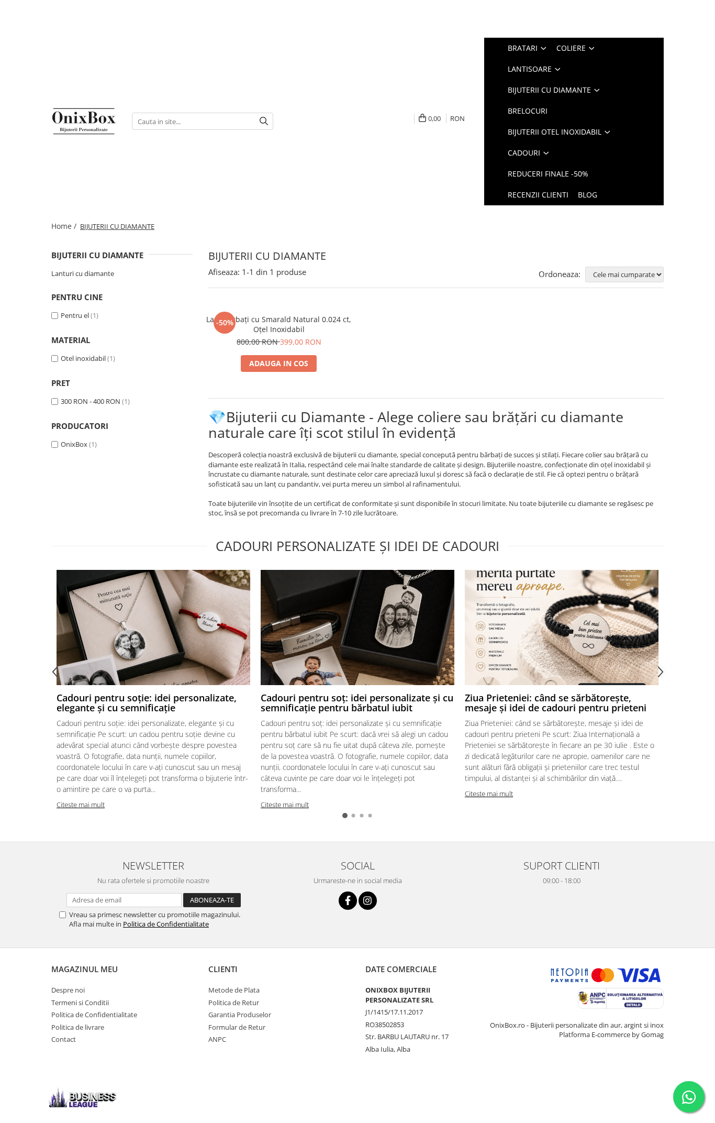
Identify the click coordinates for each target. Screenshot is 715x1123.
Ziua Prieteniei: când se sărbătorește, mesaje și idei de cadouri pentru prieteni (555, 702)
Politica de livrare (77, 1027)
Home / (65, 226)
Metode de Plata (234, 990)
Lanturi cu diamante (82, 273)
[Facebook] (348, 900)
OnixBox (74, 444)
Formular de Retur (236, 1027)
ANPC (217, 1039)
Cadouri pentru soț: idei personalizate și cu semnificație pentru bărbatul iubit (357, 702)
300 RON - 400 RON (90, 401)
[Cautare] (263, 121)
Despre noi (68, 990)
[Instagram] (368, 900)
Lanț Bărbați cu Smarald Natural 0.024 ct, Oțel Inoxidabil (278, 324)
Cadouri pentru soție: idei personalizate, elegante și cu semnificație (147, 702)
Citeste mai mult (81, 804)
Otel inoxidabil (83, 358)
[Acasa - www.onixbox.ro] (83, 121)
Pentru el (75, 315)
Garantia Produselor (239, 1014)
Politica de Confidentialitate (166, 924)
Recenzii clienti (538, 195)
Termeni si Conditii (80, 1002)
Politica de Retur (233, 1002)
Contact (63, 1039)
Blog (587, 195)
